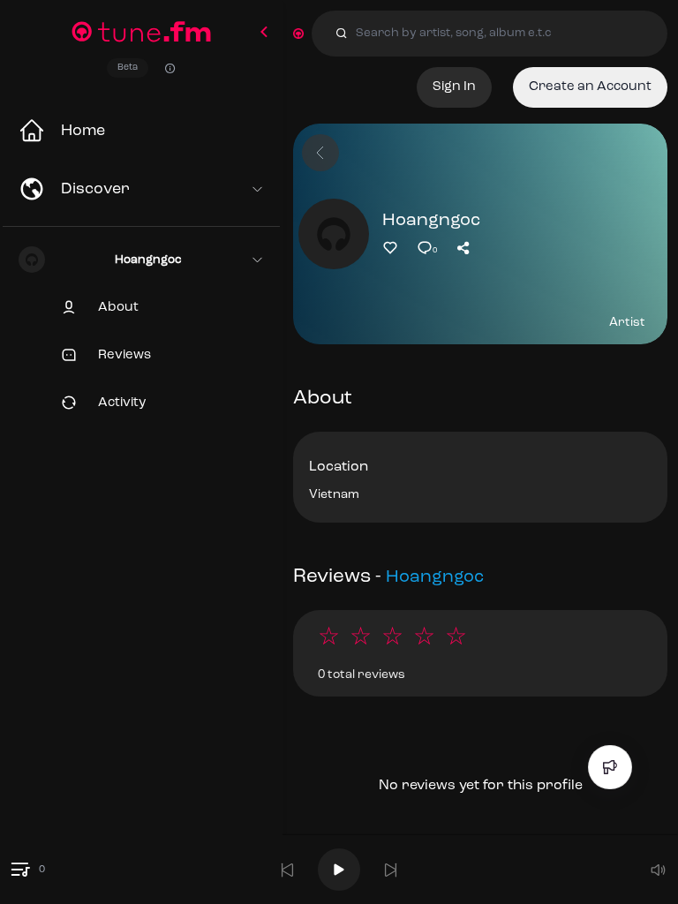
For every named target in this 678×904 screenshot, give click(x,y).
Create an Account (590, 87)
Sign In (454, 87)
